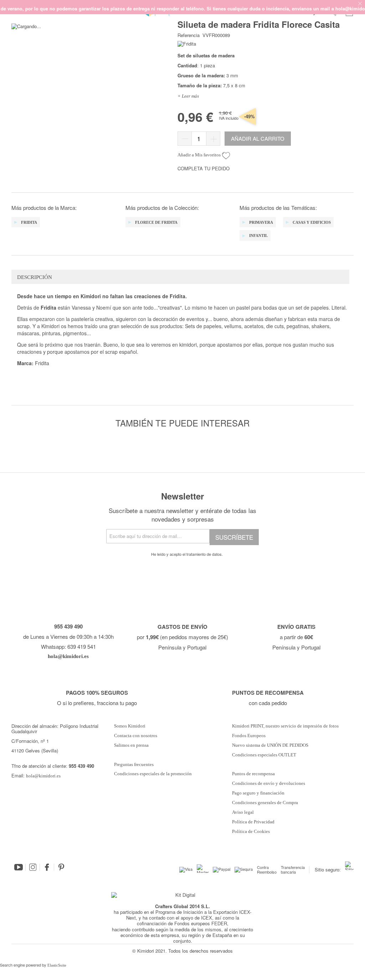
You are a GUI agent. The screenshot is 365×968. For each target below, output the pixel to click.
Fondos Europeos (249, 735)
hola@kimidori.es (43, 775)
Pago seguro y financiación (258, 793)
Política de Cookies (251, 831)
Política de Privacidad (253, 821)
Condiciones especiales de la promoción (153, 773)
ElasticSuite (56, 965)
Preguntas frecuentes (134, 764)
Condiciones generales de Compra (265, 802)
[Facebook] (47, 867)
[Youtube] (18, 867)
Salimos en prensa (131, 745)
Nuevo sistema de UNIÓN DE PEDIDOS (270, 745)
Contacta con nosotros (135, 735)
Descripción (34, 277)
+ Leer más (188, 96)
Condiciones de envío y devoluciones (268, 783)
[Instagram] (33, 867)
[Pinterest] (61, 867)
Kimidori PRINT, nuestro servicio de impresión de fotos (285, 726)
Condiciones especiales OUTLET (264, 754)
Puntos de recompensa (253, 773)
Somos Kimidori (129, 726)
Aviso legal (243, 812)
